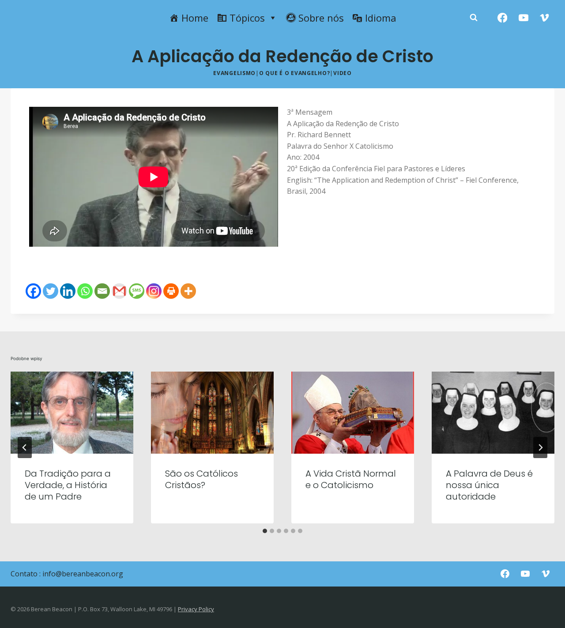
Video (342, 73)
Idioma (380, 17)
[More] (188, 291)
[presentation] (72, 412)
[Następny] (540, 447)
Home (194, 17)
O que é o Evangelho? (294, 73)
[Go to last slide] (25, 447)
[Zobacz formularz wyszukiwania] (474, 18)
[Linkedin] (67, 291)
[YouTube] (523, 18)
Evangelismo (234, 73)
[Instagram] (154, 291)
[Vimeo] (544, 18)
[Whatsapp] (85, 291)
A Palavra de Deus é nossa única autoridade (489, 485)
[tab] (265, 531)
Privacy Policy (196, 609)
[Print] (171, 291)
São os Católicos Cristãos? (201, 479)
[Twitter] (50, 291)
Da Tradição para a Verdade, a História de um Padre (68, 485)
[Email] (102, 291)
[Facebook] (502, 18)
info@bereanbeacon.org (82, 574)
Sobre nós (321, 17)
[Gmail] (119, 291)
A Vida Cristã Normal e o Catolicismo (350, 479)
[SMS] (136, 291)
